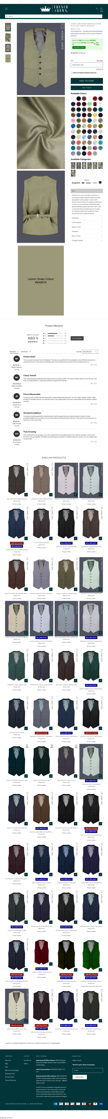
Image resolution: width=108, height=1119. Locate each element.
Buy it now (86, 88)
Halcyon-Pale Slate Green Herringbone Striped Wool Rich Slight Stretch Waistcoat (91, 784)
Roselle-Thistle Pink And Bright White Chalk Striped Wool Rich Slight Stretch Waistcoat (66, 499)
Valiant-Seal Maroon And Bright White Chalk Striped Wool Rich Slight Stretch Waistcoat (16, 879)
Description (75, 218)
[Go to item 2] (8, 27)
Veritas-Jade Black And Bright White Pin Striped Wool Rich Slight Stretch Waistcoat (91, 835)
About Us (8, 1060)
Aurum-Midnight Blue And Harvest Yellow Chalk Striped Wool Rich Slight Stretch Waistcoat (66, 883)
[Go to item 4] (8, 48)
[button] (54, 333)
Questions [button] (24, 352)
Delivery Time (76, 227)
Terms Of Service (10, 1080)
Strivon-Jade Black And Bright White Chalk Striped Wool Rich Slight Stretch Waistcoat (91, 736)
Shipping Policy (10, 1073)
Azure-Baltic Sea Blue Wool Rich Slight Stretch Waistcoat (66, 1029)
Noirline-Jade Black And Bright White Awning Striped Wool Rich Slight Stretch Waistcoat (66, 828)
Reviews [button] (13, 352)
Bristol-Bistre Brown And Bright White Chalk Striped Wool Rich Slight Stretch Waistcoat (16, 593)
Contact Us (27, 1060)
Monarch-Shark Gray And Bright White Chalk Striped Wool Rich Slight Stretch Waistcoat (41, 736)
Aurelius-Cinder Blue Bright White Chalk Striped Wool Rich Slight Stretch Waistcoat (17, 828)
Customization (76, 222)
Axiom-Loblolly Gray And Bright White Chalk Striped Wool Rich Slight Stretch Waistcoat (41, 641)
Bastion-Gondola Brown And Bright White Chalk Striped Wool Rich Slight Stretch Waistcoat (66, 685)
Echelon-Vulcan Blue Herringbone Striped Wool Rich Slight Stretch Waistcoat (17, 733)
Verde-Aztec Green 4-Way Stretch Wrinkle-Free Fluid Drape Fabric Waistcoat (41, 780)
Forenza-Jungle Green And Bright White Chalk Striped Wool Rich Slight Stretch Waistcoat (16, 685)
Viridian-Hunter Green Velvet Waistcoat (91, 981)
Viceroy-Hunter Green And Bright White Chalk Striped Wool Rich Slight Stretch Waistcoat (16, 930)
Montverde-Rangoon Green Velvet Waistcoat (66, 981)
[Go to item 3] (8, 37)
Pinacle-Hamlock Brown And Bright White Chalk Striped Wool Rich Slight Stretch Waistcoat (66, 593)
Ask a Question (77, 338)
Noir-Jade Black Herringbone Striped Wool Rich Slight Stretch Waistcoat (66, 547)
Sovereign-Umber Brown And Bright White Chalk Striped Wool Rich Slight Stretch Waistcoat (91, 547)
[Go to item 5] (8, 58)
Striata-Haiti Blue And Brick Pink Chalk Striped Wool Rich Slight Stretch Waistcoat (16, 981)
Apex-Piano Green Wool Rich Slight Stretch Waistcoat (91, 1029)
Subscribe (80, 1077)
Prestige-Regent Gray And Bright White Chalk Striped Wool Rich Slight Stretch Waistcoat (66, 637)
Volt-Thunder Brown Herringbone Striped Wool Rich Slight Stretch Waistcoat (41, 543)
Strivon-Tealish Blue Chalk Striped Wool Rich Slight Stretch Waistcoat (41, 883)
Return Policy (76, 236)
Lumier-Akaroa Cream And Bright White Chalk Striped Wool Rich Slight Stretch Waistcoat (16, 637)
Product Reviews (54, 325)
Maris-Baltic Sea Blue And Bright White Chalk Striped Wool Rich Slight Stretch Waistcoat (41, 685)
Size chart (100, 60)
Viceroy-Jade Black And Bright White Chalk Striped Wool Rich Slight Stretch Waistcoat (66, 930)
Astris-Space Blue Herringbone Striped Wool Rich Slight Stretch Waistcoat (17, 550)
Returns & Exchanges (12, 1070)
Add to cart (86, 81)
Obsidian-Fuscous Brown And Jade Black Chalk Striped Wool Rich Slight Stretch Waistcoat (41, 499)
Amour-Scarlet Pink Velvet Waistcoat (41, 972)
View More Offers (78, 47)
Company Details (77, 240)
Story (73, 191)
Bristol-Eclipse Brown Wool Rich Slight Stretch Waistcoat (41, 1032)
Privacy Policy (9, 1077)
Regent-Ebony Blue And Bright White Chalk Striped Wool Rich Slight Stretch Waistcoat (42, 926)
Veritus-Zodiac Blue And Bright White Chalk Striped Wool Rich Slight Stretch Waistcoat (66, 736)
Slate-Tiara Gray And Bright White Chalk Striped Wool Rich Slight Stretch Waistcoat (91, 499)
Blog (6, 1063)
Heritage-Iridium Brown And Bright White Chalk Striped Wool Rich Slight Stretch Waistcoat (17, 499)
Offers (26, 1063)
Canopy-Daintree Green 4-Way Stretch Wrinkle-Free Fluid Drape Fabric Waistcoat (16, 780)
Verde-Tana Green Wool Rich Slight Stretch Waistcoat (17, 1029)
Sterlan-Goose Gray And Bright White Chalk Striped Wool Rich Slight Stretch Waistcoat (91, 641)
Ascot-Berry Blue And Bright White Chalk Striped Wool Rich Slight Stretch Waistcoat (91, 883)
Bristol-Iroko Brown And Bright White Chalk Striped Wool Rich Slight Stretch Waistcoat (41, 832)
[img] (16, 365)
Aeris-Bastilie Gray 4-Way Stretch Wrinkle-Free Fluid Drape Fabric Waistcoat (66, 780)
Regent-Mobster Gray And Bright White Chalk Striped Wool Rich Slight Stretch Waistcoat (41, 593)
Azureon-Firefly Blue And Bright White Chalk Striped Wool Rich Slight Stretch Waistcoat (91, 926)
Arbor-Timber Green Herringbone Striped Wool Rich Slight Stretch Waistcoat (91, 689)
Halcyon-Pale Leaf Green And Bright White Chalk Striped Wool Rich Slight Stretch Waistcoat (91, 593)
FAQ (6, 1067)
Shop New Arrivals (6, 1118)
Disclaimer (75, 231)
